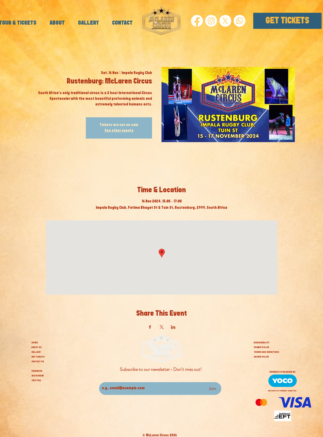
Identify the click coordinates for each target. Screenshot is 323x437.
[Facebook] (197, 21)
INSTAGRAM (37, 376)
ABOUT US (36, 347)
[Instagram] (211, 21)
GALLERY (36, 352)
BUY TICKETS (38, 357)
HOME (34, 342)
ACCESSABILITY (261, 342)
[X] (225, 21)
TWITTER (36, 380)
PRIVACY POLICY (261, 347)
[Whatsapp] (239, 21)
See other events (119, 130)
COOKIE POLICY (261, 357)
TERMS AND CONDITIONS (266, 352)
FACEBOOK (36, 371)
